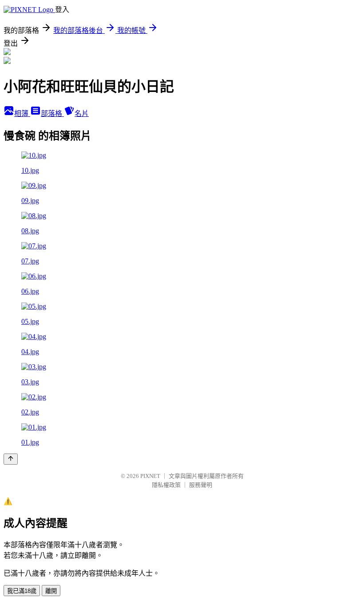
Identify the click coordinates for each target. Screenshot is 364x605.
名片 (82, 113)
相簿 (22, 113)
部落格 (52, 113)
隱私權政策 (166, 485)
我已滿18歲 (21, 591)
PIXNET (150, 476)
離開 (51, 591)
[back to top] (11, 459)
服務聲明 (200, 485)
